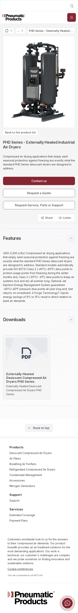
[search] (72, 6)
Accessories (17, 480)
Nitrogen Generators (22, 486)
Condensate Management (25, 475)
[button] (39, 238)
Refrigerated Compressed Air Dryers (32, 469)
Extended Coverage (22, 515)
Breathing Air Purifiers (22, 464)
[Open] (71, 17)
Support (14, 500)
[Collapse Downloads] (71, 319)
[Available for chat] (67, 603)
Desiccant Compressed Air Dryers (30, 453)
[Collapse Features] (71, 238)
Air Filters (15, 458)
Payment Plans (18, 520)
